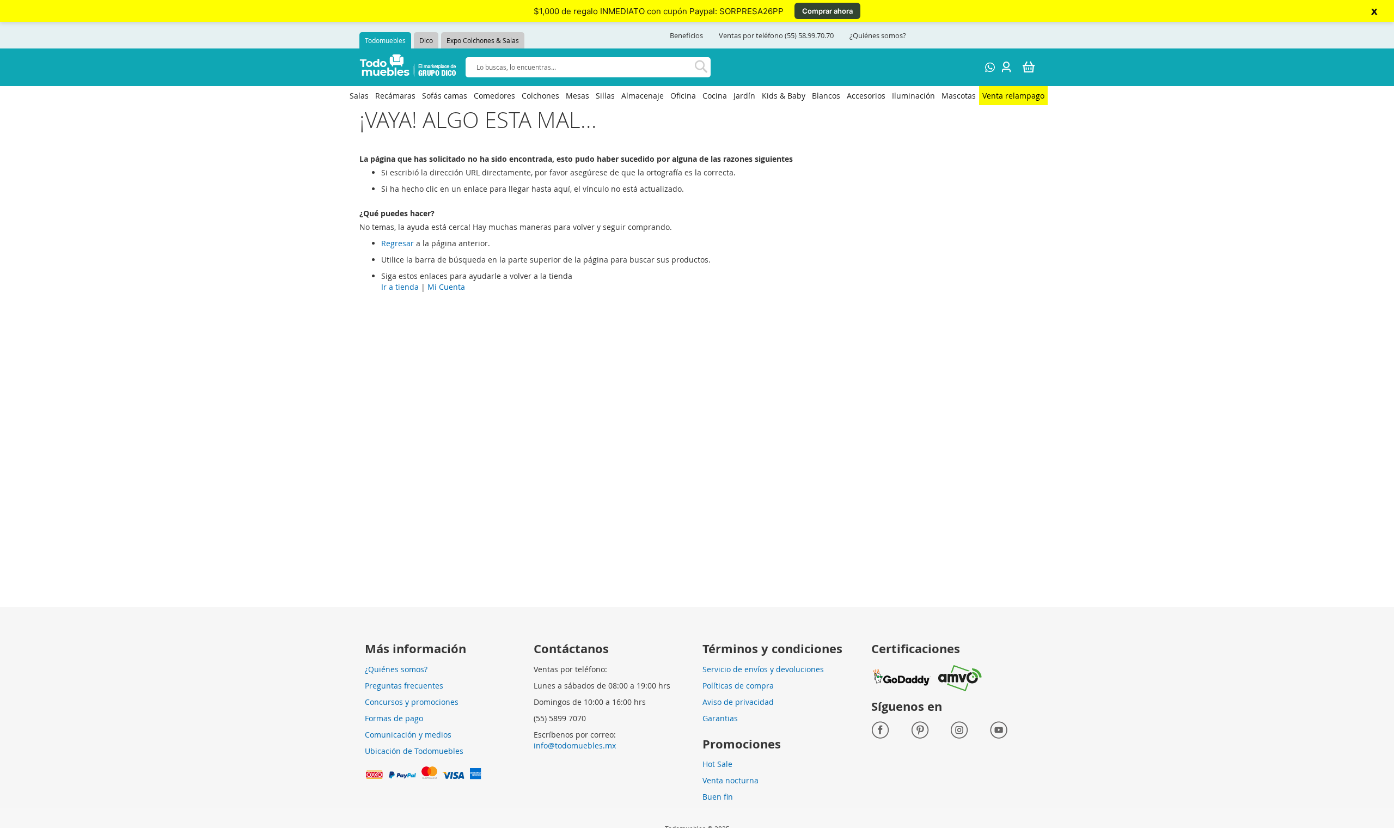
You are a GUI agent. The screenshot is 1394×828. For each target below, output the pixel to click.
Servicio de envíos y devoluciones (763, 669)
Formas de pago (394, 718)
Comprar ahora (827, 11)
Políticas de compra (738, 685)
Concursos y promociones (411, 702)
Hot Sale (717, 764)
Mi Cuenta (446, 287)
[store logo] (408, 67)
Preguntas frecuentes (404, 685)
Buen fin (717, 797)
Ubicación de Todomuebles (414, 751)
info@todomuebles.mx (575, 745)
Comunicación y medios (408, 734)
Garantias (720, 718)
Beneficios (686, 35)
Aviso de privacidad (738, 702)
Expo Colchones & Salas (483, 40)
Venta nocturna (730, 780)
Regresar (397, 243)
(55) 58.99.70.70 (809, 35)
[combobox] (588, 67)
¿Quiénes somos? (877, 35)
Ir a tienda (400, 287)
